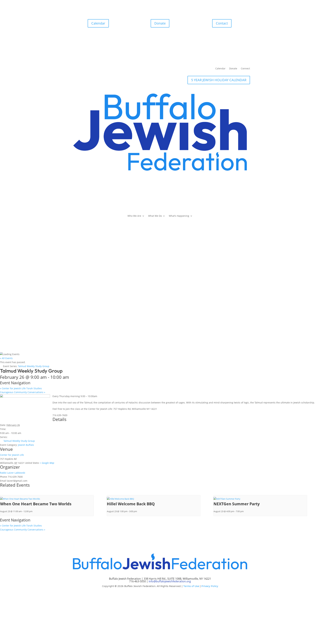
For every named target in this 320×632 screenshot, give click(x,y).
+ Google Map (47, 462)
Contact (222, 23)
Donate (160, 23)
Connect (245, 68)
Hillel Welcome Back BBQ (131, 503)
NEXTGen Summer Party (237, 503)
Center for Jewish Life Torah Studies (21, 388)
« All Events (6, 358)
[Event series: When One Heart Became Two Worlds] (34, 511)
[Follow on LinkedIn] (166, 596)
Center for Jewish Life (12, 454)
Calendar (98, 23)
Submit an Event (160, 322)
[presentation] (20, 498)
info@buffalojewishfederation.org (170, 581)
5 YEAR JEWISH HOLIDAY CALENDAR (218, 80)
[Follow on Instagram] (160, 596)
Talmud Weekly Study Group (19, 440)
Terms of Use (191, 586)
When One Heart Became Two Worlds (35, 503)
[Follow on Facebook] (153, 596)
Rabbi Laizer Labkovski (12, 472)
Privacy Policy (209, 586)
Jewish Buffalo (26, 444)
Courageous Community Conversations (22, 392)
